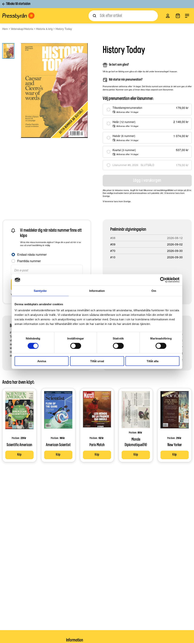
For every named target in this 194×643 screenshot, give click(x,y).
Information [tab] (97, 290)
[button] (168, 16)
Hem (5, 29)
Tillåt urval (97, 361)
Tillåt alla (152, 361)
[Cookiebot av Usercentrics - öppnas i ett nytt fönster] (162, 280)
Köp (19, 455)
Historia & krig (44, 29)
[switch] (75, 346)
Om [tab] (153, 290)
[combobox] (123, 15)
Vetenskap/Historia (22, 29)
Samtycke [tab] (40, 290)
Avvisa (41, 361)
